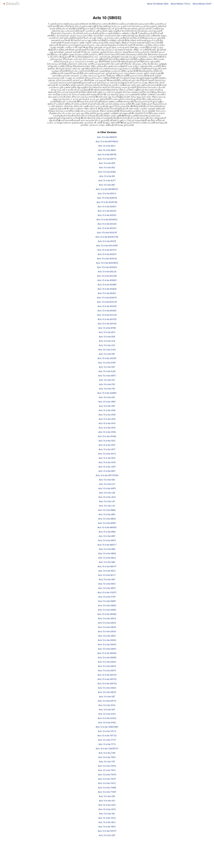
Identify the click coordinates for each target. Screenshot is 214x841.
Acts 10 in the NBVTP (107, 566)
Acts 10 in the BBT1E (107, 159)
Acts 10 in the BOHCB (107, 224)
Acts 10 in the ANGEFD (107, 137)
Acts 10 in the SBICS (107, 618)
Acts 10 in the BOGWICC (107, 219)
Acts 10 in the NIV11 (107, 575)
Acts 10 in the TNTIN (107, 774)
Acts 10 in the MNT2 (107, 540)
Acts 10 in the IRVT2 (107, 454)
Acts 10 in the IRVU (107, 458)
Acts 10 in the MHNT (107, 523)
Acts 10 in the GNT (107, 397)
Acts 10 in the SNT (107, 709)
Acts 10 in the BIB (107, 176)
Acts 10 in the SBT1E (107, 701)
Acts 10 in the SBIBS (107, 610)
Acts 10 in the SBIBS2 (107, 614)
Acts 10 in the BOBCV (107, 206)
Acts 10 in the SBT (107, 696)
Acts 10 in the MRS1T (107, 545)
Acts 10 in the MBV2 (107, 519)
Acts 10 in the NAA (107, 549)
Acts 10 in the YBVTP (107, 831)
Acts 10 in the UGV (107, 800)
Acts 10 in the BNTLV (107, 193)
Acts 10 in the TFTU (107, 744)
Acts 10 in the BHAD (107, 172)
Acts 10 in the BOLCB (107, 271)
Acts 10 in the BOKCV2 (107, 258)
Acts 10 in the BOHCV (107, 228)
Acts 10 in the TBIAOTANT (107, 727)
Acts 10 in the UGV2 (107, 805)
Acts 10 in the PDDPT (107, 592)
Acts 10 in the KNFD (107, 488)
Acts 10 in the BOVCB (107, 319)
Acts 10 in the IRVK (107, 428)
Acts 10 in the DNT (107, 367)
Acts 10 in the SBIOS (107, 662)
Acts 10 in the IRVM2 (107, 436)
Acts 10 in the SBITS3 (107, 679)
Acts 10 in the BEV (107, 167)
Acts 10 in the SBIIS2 (107, 640)
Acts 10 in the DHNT (107, 363)
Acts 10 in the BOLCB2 (107, 276)
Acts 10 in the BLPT (107, 180)
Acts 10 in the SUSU (107, 714)
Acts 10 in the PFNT (107, 597)
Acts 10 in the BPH (107, 332)
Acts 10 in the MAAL (107, 510)
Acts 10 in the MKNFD (107, 527)
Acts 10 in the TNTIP (107, 779)
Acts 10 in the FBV (107, 384)
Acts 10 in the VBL (107, 814)
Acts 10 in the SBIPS (107, 666)
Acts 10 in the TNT (107, 761)
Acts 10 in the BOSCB (107, 306)
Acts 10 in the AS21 (107, 146)
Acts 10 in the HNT (107, 406)
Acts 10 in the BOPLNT (107, 302)
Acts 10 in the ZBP (107, 835)
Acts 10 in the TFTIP (107, 740)
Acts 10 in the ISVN (107, 462)
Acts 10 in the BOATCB (107, 198)
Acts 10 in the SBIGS (107, 627)
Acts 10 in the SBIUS (107, 688)
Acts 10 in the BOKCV (107, 254)
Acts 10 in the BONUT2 (107, 297)
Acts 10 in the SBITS (107, 670)
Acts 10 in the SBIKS (107, 649)
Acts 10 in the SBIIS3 (107, 644)
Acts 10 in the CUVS (107, 350)
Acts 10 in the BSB (107, 337)
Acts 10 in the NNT (107, 579)
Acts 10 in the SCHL (107, 705)
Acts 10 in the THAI (107, 753)
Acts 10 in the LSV (107, 506)
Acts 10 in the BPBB (107, 328)
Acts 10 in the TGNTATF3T (107, 748)
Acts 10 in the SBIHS (107, 631)
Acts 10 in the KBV (107, 480)
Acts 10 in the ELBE (107, 371)
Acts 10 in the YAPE (107, 827)
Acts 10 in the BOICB (107, 241)
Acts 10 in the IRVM (107, 432)
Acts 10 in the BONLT (107, 293)
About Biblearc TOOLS (180, 4)
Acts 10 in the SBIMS (107, 657)
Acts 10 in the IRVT (107, 449)
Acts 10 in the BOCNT (107, 211)
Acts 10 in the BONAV (107, 284)
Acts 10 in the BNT (107, 185)
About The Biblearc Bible (157, 4)
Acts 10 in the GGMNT (107, 393)
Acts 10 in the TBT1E (107, 731)
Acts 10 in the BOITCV (107, 250)
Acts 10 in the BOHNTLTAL (107, 237)
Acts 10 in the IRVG (107, 419)
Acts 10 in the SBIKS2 (107, 653)
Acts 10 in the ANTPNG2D (107, 141)
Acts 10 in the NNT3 (107, 588)
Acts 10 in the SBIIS (107, 636)
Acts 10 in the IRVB (107, 415)
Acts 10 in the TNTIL (107, 770)
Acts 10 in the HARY (107, 402)
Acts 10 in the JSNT (107, 467)
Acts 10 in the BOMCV (107, 280)
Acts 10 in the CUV (107, 345)
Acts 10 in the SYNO (107, 722)
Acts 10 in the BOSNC (107, 310)
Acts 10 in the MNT (107, 536)
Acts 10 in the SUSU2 (107, 718)
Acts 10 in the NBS (107, 562)
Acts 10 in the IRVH (107, 423)
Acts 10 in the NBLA (107, 558)
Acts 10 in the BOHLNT (107, 232)
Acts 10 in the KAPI (107, 471)
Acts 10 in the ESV (107, 380)
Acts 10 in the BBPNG (107, 154)
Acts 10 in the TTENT (107, 792)
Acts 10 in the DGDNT (107, 358)
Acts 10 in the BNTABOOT (107, 189)
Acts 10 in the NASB (107, 553)
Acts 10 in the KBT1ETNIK (107, 475)
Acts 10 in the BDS (107, 163)
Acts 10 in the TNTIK (107, 766)
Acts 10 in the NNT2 (107, 584)
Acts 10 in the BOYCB (107, 323)
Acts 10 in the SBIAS (107, 605)
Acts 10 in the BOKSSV (107, 267)
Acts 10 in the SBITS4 (107, 683)
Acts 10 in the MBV (107, 514)
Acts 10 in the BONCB (107, 289)
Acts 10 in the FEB (107, 389)
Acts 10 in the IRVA (107, 410)
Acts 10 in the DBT (107, 354)
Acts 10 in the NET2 (107, 571)
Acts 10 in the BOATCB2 (107, 202)
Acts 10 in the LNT (107, 501)
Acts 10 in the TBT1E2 (107, 735)
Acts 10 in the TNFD (107, 757)
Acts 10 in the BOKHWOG (107, 263)
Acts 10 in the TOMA (107, 787)
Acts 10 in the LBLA (107, 497)
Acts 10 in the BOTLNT (107, 315)
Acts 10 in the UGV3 (107, 809)
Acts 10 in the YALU (107, 822)
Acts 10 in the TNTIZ (107, 783)
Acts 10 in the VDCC (107, 818)
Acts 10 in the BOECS (107, 215)
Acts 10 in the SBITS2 (107, 675)
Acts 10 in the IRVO (107, 441)
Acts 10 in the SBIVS (107, 692)
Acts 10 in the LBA (107, 493)
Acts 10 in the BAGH (107, 150)
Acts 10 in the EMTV (107, 376)
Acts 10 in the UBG (107, 796)
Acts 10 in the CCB (107, 341)
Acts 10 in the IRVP (107, 445)
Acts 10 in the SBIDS (107, 623)
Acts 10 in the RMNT (107, 601)
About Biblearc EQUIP (202, 4)
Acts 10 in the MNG (107, 532)
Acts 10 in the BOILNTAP (107, 245)
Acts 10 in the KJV (107, 484)
